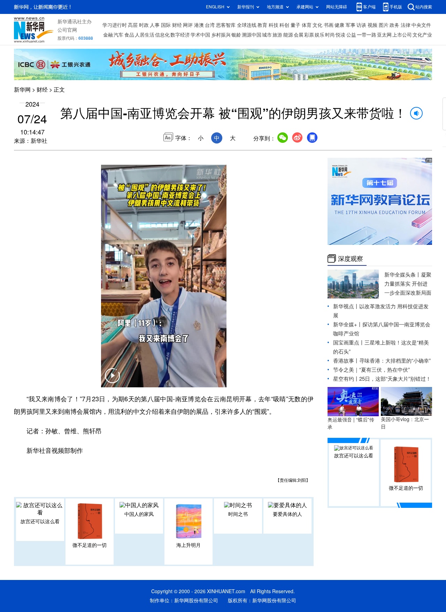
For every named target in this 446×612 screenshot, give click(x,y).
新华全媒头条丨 (402, 274)
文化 (317, 25)
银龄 (236, 34)
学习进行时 (114, 25)
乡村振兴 (221, 34)
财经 (177, 25)
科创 (284, 25)
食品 (129, 34)
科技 (273, 25)
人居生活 (144, 34)
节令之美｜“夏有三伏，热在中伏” (371, 369)
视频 (372, 25)
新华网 (22, 89)
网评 (188, 25)
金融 (108, 34)
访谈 (361, 25)
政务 (394, 25)
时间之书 (238, 514)
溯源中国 (251, 34)
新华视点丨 (346, 306)
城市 (267, 34)
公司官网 (67, 30)
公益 (351, 34)
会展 (298, 34)
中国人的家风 (139, 514)
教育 (262, 25)
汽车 (118, 34)
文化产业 (422, 34)
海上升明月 (188, 545)
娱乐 (319, 34)
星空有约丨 (346, 378)
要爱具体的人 (287, 514)
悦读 (340, 34)
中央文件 (421, 25)
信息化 (162, 34)
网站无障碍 (336, 7)
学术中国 (200, 34)
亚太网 (384, 34)
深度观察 (350, 258)
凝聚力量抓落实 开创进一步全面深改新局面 (407, 283)
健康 (339, 25)
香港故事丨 (346, 360)
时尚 (330, 34)
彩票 (309, 34)
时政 (144, 25)
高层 (133, 25)
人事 (155, 25)
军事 (350, 25)
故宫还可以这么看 (40, 521)
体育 (307, 25)
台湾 (210, 25)
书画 (328, 25)
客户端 (369, 7)
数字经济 (180, 34)
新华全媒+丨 (347, 324)
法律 (405, 25)
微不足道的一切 (89, 545)
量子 (295, 25)
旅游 (277, 34)
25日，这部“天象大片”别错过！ (395, 378)
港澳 (199, 25)
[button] (112, 380)
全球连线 (246, 25)
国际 (166, 25)
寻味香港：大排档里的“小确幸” (395, 360)
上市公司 (402, 34)
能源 (288, 34)
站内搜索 (423, 7)
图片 (384, 25)
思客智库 (226, 25)
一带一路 (366, 34)
